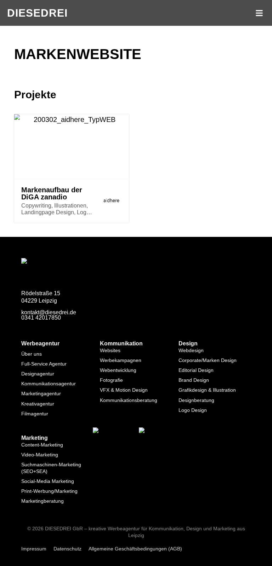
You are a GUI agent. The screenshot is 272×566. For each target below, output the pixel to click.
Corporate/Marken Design (207, 360)
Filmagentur (34, 413)
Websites (110, 350)
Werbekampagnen (120, 360)
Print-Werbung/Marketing (49, 491)
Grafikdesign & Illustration (207, 390)
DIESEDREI (37, 13)
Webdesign (191, 350)
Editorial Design (196, 370)
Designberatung (196, 400)
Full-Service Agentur (44, 364)
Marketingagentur (41, 393)
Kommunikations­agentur (48, 383)
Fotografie (111, 380)
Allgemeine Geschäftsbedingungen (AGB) (135, 549)
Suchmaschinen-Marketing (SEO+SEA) (51, 468)
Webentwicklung (118, 370)
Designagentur (37, 374)
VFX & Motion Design (124, 390)
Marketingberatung (42, 501)
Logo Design (192, 410)
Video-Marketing (39, 454)
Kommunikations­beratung (128, 400)
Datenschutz (67, 549)
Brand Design (193, 380)
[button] (259, 13)
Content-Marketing (42, 445)
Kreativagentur (37, 404)
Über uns (31, 354)
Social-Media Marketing (47, 481)
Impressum (33, 549)
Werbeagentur (40, 343)
